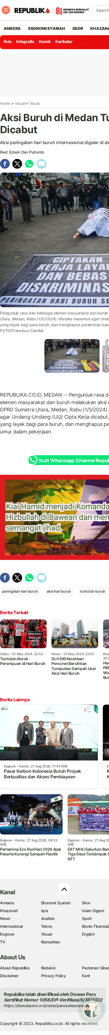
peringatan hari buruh (20, 591)
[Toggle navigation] (6, 10)
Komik (45, 41)
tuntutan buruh (92, 591)
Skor (86, 902)
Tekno (46, 926)
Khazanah (9, 910)
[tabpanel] (72, 356)
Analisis (48, 918)
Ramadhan (50, 941)
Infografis (25, 41)
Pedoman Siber (95, 967)
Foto (8, 41)
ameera (12, 28)
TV (2, 941)
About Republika (15, 967)
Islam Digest (93, 910)
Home (5, 103)
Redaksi (48, 967)
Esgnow (7, 934)
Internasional (11, 926)
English (88, 934)
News (5, 918)
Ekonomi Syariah (46, 28)
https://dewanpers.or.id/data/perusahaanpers (45, 1005)
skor (77, 28)
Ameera (7, 902)
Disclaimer (9, 975)
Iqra (44, 910)
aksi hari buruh (59, 591)
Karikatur (64, 41)
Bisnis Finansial (95, 926)
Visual (20, 103)
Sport (87, 918)
